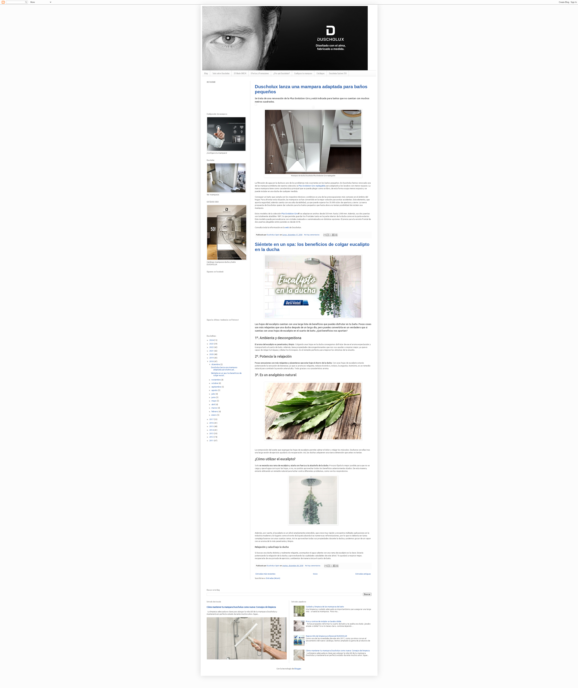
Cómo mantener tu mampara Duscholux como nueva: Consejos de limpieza (241, 607)
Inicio (315, 574)
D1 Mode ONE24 (240, 73)
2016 (211, 423)
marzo (214, 408)
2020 (211, 354)
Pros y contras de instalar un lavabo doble (323, 621)
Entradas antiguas (363, 574)
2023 (211, 344)
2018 (211, 361)
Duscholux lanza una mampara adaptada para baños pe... (224, 368)
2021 (211, 351)
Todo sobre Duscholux (220, 73)
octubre (215, 383)
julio (213, 394)
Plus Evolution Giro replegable (312, 186)
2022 (211, 347)
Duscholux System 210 (337, 73)
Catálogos (321, 73)
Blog (206, 73)
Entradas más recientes (265, 574)
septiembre (216, 387)
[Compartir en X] (330, 234)
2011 (211, 441)
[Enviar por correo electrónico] (324, 234)
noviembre (216, 380)
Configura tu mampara (303, 73)
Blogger (297, 669)
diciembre (215, 364)
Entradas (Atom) (273, 578)
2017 (211, 419)
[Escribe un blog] (327, 234)
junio (213, 397)
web (287, 227)
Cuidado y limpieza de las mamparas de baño (325, 607)
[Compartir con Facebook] (333, 234)
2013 (211, 433)
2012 (211, 437)
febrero (215, 411)
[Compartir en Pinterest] (336, 234)
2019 (211, 358)
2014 (211, 430)
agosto (214, 390)
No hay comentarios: (312, 235)
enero (214, 415)
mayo (214, 401)
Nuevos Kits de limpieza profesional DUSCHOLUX (326, 636)
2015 (211, 426)
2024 (211, 340)
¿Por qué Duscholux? (281, 73)
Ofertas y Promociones (260, 73)
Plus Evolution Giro (289, 213)
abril (213, 404)
